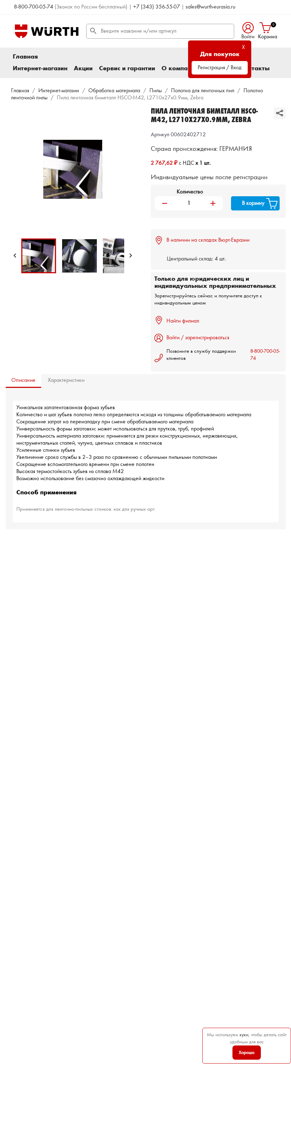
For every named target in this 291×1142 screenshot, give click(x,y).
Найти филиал (182, 321)
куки (244, 1034)
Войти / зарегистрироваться (197, 338)
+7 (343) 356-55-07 (156, 7)
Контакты (255, 68)
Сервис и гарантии (127, 68)
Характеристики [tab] (66, 380)
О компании (179, 68)
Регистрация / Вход (220, 68)
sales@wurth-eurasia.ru (210, 7)
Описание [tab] (23, 380)
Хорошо (246, 1052)
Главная (25, 57)
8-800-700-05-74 (33, 7)
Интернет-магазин (40, 68)
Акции (83, 68)
